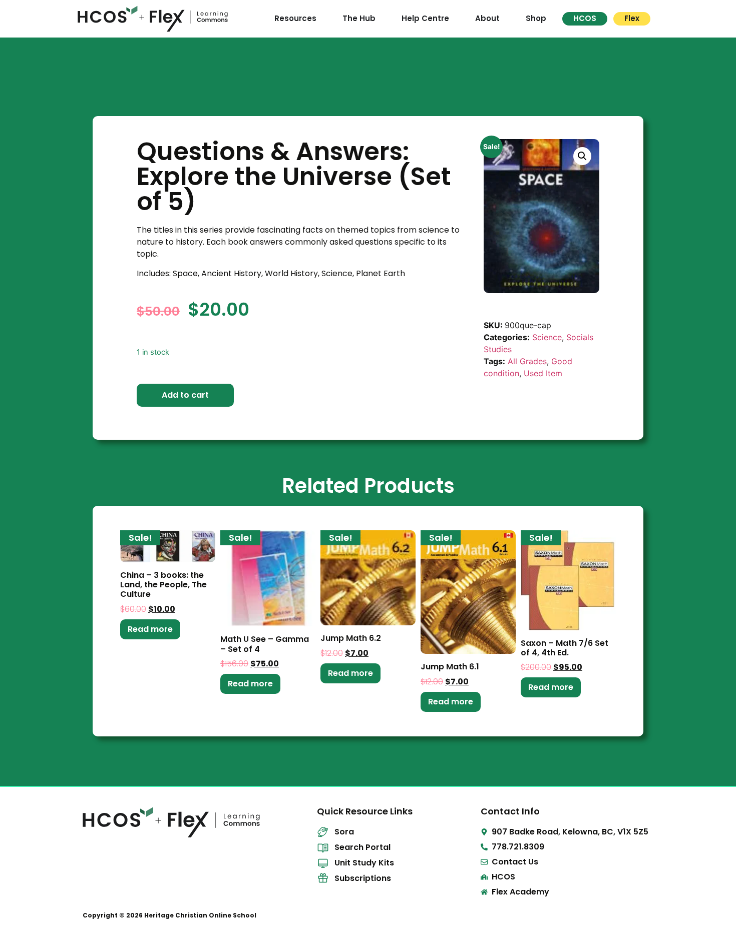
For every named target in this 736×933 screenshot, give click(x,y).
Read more (150, 629)
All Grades (527, 361)
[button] (582, 156)
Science (547, 337)
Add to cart (185, 395)
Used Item (543, 373)
